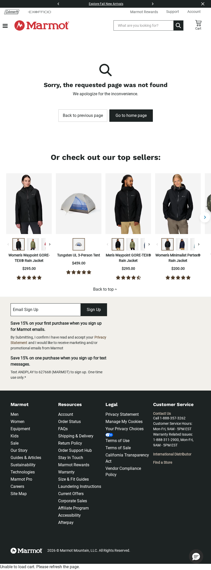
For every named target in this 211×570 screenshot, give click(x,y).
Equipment (20, 428)
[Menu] (5, 26)
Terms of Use (117, 440)
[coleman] (11, 12)
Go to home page (131, 115)
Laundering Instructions (79, 486)
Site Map (19, 493)
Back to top (103, 289)
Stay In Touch (70, 457)
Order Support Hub (75, 450)
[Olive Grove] (33, 244)
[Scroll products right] (205, 217)
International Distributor (172, 454)
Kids (15, 436)
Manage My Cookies (124, 421)
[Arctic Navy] (182, 244)
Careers (17, 486)
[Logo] (41, 25)
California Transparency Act (127, 458)
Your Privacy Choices (125, 428)
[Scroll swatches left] (8, 244)
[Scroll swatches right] (50, 244)
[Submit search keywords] (178, 25)
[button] (196, 556)
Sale (15, 443)
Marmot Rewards (73, 464)
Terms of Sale (118, 447)
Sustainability (23, 464)
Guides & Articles (26, 457)
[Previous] (58, 3)
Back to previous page (83, 115)
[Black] (18, 244)
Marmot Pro (21, 479)
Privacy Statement (122, 414)
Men (15, 414)
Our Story (19, 450)
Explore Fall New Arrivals (106, 4)
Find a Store (162, 462)
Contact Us (162, 413)
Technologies (23, 472)
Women (17, 421)
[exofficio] (39, 12)
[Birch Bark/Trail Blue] (79, 244)
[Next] (152, 3)
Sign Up (94, 309)
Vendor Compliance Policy (123, 471)
